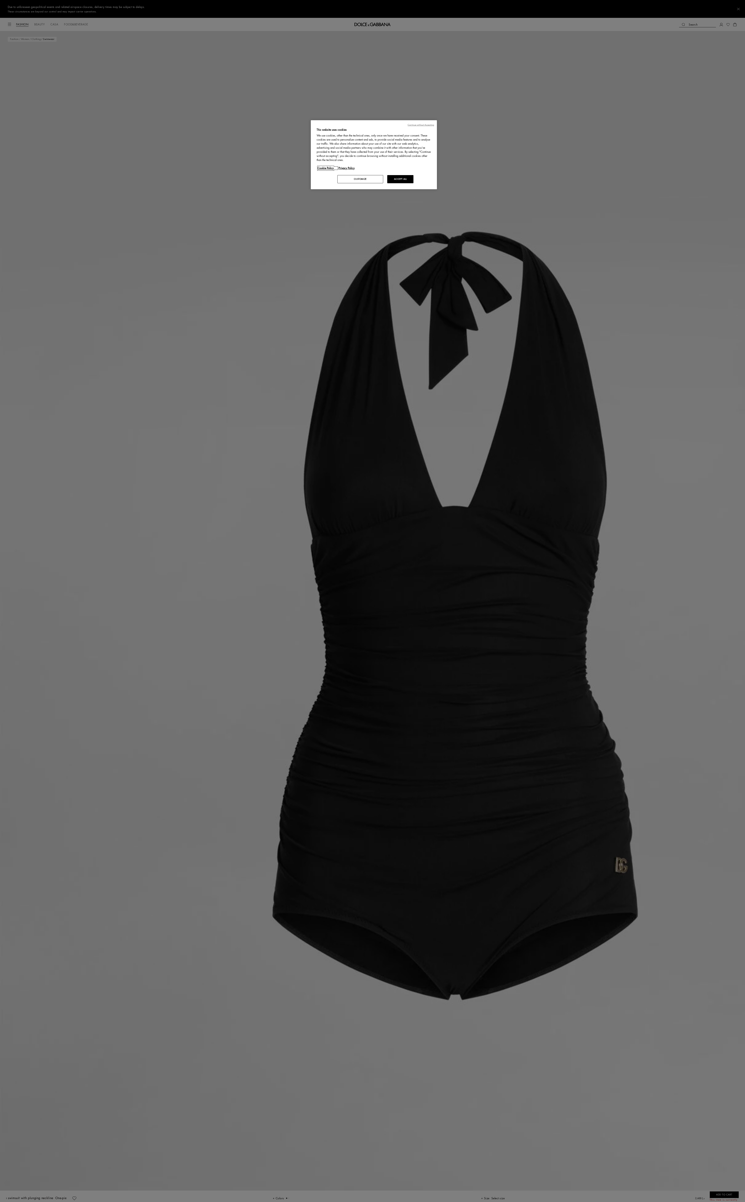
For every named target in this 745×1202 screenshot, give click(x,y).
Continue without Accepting (421, 125)
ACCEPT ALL (400, 179)
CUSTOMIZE (360, 179)
